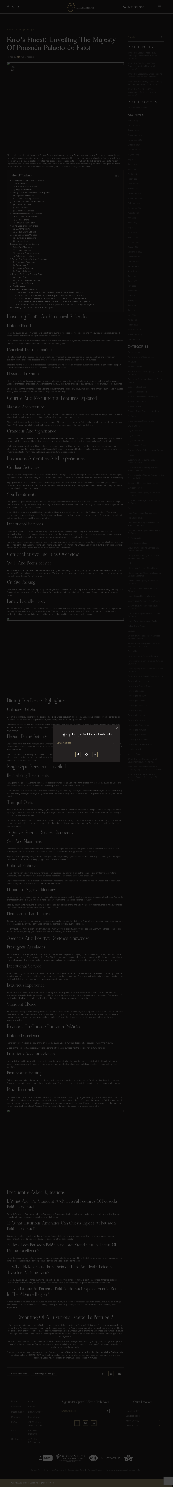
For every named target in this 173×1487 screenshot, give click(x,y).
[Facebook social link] (78, 754)
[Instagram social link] (86, 754)
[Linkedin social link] (95, 754)
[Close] (116, 728)
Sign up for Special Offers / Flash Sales (86, 734)
